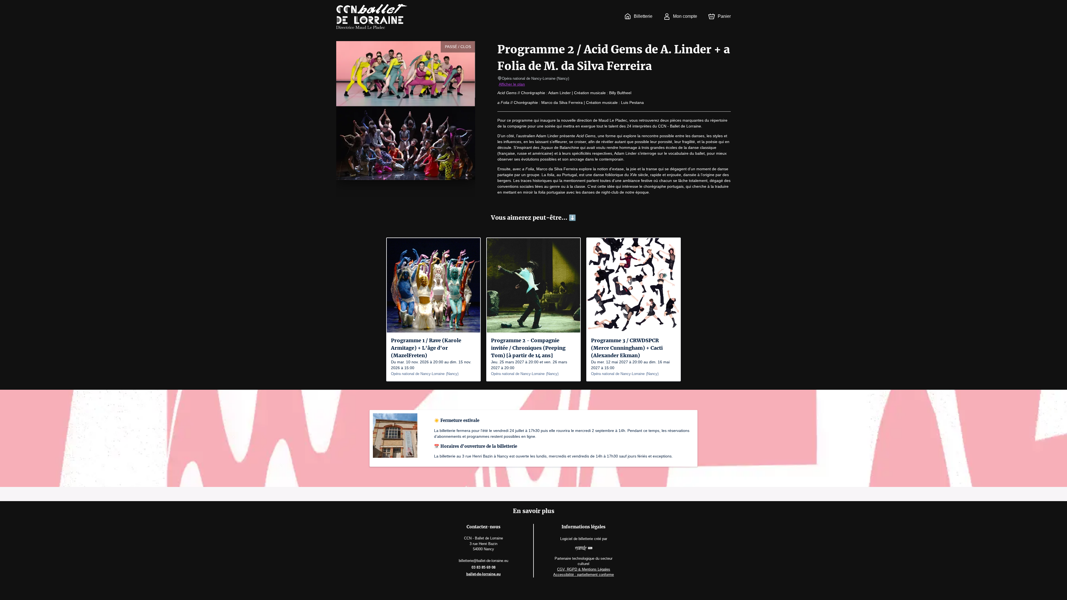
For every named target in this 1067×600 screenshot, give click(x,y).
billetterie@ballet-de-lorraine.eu (483, 561)
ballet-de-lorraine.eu (483, 574)
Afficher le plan (512, 84)
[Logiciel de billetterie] (583, 548)
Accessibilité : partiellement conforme (583, 574)
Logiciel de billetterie (576, 539)
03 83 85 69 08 (483, 567)
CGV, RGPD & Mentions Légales (583, 569)
